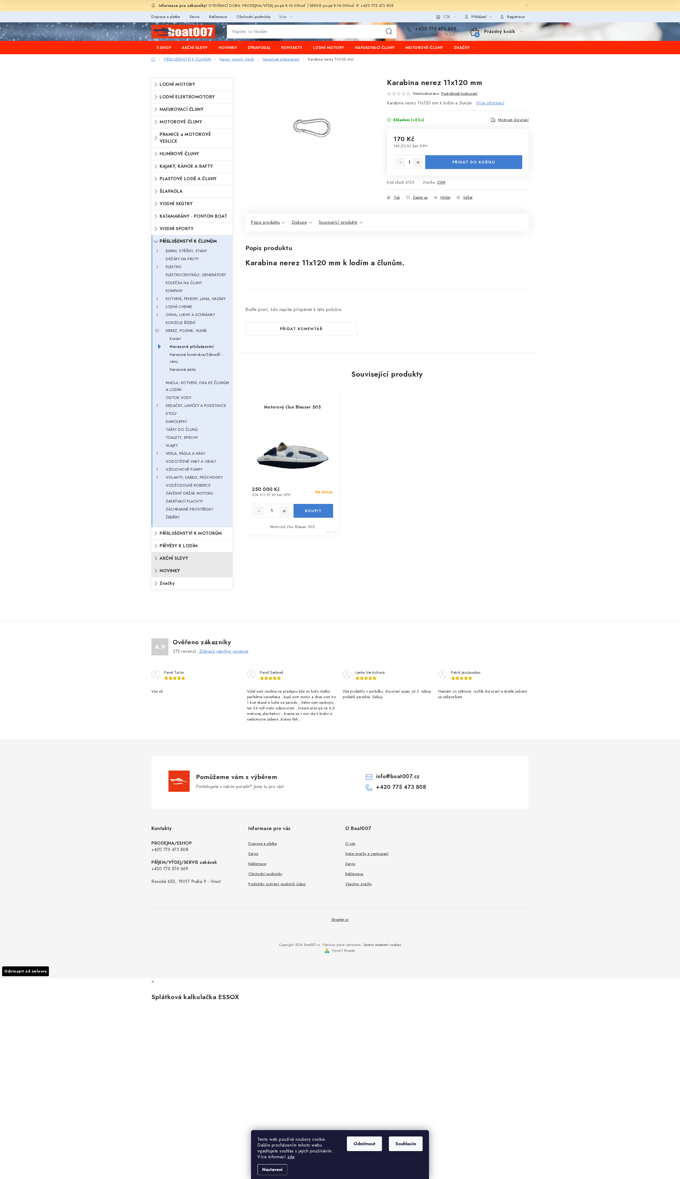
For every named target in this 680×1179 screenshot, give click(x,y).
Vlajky (172, 445)
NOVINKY (170, 571)
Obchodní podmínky (254, 16)
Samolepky (176, 421)
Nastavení (272, 1170)
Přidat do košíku (473, 162)
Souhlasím (406, 1144)
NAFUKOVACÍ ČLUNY (181, 109)
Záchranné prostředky (189, 509)
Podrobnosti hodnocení (459, 93)
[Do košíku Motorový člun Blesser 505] (313, 511)
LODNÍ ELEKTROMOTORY (187, 97)
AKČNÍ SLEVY (174, 558)
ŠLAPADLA (171, 191)
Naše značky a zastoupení (366, 853)
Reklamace (218, 16)
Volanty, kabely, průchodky (194, 477)
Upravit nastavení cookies (382, 944)
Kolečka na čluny (184, 282)
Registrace (515, 16)
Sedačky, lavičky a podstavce (196, 405)
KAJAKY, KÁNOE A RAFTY (186, 166)
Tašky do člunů (182, 429)
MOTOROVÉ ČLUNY (181, 122)
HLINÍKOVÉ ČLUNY (179, 154)
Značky (167, 583)
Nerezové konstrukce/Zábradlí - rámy (196, 358)
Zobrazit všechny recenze (224, 651)
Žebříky (173, 517)
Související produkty (338, 222)
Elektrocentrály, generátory (196, 274)
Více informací (490, 103)
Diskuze (299, 222)
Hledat (389, 32)
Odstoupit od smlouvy (25, 971)
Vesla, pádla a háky (185, 453)
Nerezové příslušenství (192, 346)
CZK (446, 16)
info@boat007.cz (398, 776)
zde (291, 1157)
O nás (350, 843)
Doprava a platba (165, 16)
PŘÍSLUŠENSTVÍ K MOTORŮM (191, 533)
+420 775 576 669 (169, 869)
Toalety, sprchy (182, 437)
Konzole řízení (180, 322)
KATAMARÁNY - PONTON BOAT (193, 216)
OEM (441, 182)
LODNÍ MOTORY (177, 84)
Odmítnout (364, 1144)
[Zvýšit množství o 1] (418, 162)
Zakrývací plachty (184, 501)
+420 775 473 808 (435, 29)
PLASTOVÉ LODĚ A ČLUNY (188, 179)
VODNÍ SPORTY (176, 229)
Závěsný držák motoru (189, 493)
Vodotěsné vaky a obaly (191, 461)
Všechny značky (358, 884)
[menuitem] (163, 47)
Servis (194, 16)
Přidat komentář (301, 328)
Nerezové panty (183, 369)
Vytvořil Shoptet (343, 950)
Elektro (174, 267)
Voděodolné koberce (188, 485)
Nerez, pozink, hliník (186, 330)
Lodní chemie (179, 306)
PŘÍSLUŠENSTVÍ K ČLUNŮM (188, 241)
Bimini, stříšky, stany (186, 251)
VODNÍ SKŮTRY (176, 204)
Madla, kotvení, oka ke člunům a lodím (197, 386)
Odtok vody (178, 397)
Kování (175, 338)
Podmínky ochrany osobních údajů (277, 884)
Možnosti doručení (513, 120)
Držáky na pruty (182, 259)
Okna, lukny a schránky (190, 314)
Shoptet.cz (340, 919)
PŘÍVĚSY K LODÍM (179, 546)
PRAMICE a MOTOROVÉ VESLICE (185, 137)
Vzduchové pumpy (184, 469)
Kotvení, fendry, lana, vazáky (196, 298)
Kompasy (174, 290)
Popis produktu (265, 222)
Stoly (171, 413)
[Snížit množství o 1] (400, 162)
